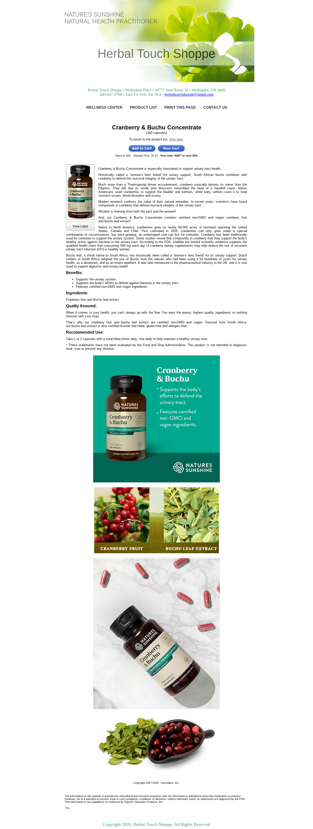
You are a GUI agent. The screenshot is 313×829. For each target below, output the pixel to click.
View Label (80, 226)
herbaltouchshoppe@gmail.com (189, 94)
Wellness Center (104, 107)
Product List (143, 107)
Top (67, 808)
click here (176, 139)
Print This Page (180, 107)
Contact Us (215, 107)
